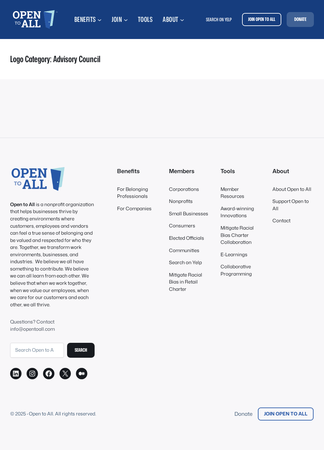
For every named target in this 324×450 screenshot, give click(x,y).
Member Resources (232, 193)
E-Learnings (234, 254)
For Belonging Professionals (132, 193)
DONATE (300, 19)
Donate (243, 413)
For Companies (134, 208)
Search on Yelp (185, 262)
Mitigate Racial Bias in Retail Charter (185, 281)
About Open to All (291, 189)
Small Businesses (188, 213)
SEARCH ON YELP (219, 19)
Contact (281, 220)
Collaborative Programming (236, 270)
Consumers (182, 225)
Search (81, 350)
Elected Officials (186, 238)
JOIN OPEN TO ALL (261, 19)
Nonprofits (181, 201)
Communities (184, 250)
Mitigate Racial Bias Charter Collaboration (237, 235)
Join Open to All (286, 413)
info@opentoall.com (32, 329)
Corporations (184, 189)
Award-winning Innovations (237, 212)
